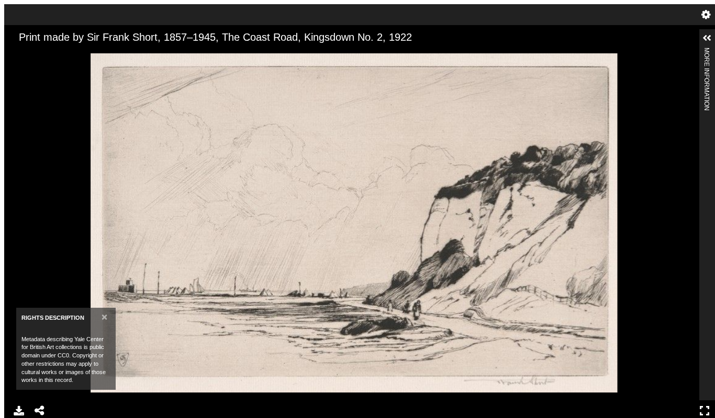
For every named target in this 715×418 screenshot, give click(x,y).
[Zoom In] (21, 54)
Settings (706, 14)
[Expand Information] (707, 38)
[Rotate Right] (57, 54)
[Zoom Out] (39, 54)
